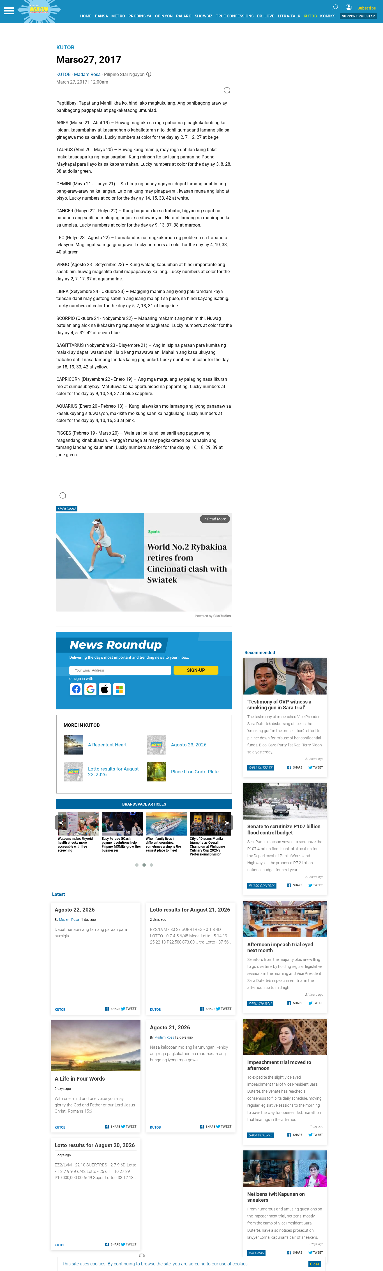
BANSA (101, 16)
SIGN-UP (196, 670)
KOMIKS (327, 16)
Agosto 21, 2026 (170, 1027)
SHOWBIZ (204, 16)
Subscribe (366, 8)
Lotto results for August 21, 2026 (190, 909)
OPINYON (164, 16)
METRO (118, 16)
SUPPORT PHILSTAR (358, 16)
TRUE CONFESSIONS (235, 16)
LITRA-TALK (289, 16)
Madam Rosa (87, 74)
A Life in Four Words (80, 1078)
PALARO (184, 16)
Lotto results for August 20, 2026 (95, 1145)
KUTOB (310, 16)
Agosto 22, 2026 (75, 909)
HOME (86, 16)
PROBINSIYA (140, 16)
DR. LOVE (265, 16)
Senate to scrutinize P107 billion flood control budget (283, 830)
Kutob (65, 47)
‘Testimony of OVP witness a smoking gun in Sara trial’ (279, 705)
